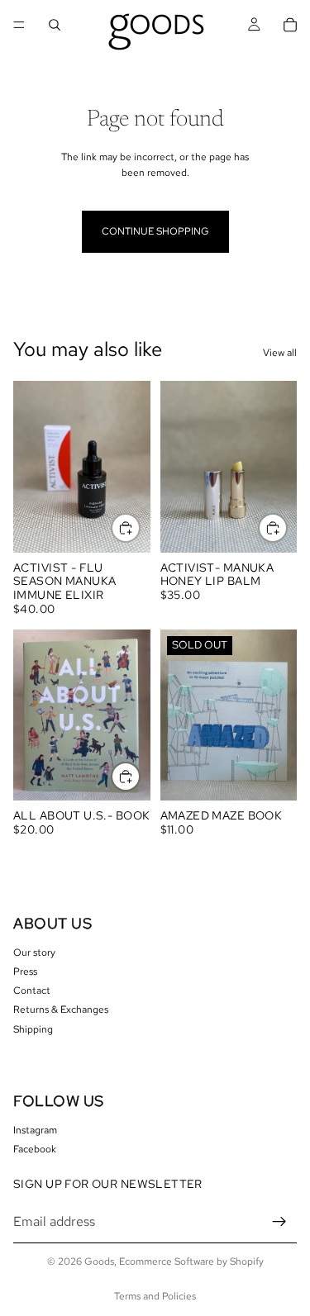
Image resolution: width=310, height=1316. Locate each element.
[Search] (54, 25)
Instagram (35, 1130)
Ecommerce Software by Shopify (191, 1261)
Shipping (33, 1028)
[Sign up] (279, 1221)
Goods (99, 1261)
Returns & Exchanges (60, 1009)
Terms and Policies (155, 1296)
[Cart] (290, 25)
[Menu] (19, 25)
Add (140, 527)
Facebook (34, 1149)
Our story (34, 951)
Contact (31, 990)
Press (25, 970)
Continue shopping (155, 231)
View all (280, 352)
